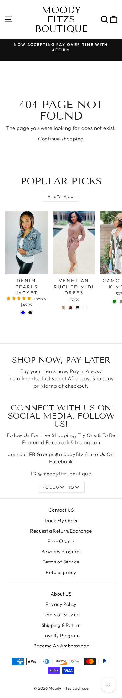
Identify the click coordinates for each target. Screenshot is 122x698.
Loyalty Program (61, 635)
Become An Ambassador (61, 646)
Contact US (61, 510)
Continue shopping (61, 138)
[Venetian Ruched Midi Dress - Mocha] (63, 307)
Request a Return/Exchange (61, 531)
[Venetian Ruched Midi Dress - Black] (77, 307)
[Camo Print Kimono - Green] (114, 301)
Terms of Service (61, 562)
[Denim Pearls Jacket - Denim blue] (23, 312)
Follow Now (61, 487)
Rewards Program (61, 551)
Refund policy (61, 572)
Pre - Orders (61, 541)
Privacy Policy (61, 604)
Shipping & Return (61, 625)
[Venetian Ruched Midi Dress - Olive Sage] (85, 307)
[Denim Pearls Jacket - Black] (30, 312)
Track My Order (61, 521)
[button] (19, 298)
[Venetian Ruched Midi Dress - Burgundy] (70, 307)
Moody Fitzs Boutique (61, 19)
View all (61, 196)
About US (61, 594)
